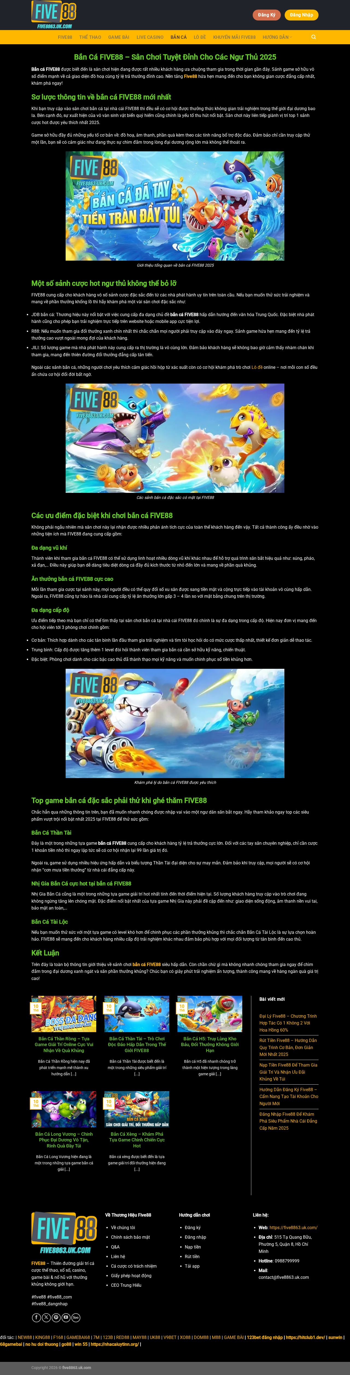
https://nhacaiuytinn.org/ (115, 1344)
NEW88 (25, 1337)
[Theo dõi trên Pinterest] (56, 1317)
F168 (58, 1337)
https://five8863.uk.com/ (294, 1227)
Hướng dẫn (275, 37)
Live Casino (150, 37)
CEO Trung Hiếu (126, 1285)
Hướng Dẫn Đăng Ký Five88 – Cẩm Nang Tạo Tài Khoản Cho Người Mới (288, 1096)
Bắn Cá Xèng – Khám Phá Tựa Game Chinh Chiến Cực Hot (137, 1140)
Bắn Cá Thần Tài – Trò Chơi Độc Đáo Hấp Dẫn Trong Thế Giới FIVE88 (137, 1044)
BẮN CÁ (179, 37)
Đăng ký (193, 1227)
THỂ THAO (90, 37)
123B (108, 1337)
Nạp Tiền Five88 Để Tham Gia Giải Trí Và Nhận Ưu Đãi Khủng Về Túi (288, 1072)
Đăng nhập (195, 1237)
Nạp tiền (193, 1247)
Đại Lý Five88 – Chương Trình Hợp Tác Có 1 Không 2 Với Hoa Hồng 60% (288, 1023)
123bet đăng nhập (265, 1337)
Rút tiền (192, 1256)
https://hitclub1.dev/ (305, 1337)
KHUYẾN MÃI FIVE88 (234, 37)
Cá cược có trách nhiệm (134, 1266)
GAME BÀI (119, 37)
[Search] (313, 37)
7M (96, 1337)
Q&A (115, 1247)
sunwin (335, 1337)
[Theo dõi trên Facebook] (36, 1317)
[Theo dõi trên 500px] (75, 1317)
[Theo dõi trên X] (46, 1317)
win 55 (81, 1344)
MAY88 (140, 1337)
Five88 (65, 37)
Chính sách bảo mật (130, 1237)
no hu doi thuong (41, 1344)
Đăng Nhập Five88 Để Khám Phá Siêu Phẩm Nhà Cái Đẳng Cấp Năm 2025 (288, 1121)
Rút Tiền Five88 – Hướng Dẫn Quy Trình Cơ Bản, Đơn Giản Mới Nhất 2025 (288, 1047)
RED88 (122, 1337)
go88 (66, 1344)
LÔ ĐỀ (200, 37)
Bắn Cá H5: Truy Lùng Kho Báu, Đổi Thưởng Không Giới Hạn (210, 1044)
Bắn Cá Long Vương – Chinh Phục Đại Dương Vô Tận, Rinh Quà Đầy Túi (64, 1140)
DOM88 (201, 1337)
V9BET (170, 1337)
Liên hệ (118, 1256)
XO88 (185, 1337)
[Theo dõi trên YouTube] (66, 1317)
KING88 (42, 1337)
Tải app (192, 1266)
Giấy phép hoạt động (131, 1275)
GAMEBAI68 (78, 1337)
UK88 (155, 1337)
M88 (216, 1337)
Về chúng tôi (123, 1227)
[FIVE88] (97, 15)
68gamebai (11, 1344)
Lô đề (257, 367)
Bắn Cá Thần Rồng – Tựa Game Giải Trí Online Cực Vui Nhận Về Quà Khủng (64, 1044)
